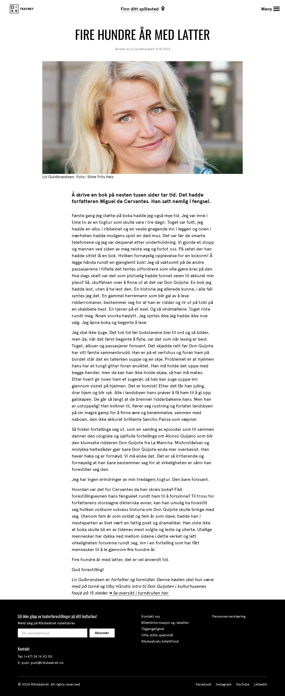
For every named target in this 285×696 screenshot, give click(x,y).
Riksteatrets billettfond (160, 641)
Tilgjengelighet (152, 629)
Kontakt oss (150, 616)
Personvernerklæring (229, 616)
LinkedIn (260, 684)
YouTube (242, 684)
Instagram (224, 684)
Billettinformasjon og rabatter (165, 623)
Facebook (203, 684)
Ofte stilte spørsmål (157, 635)
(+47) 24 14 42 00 (38, 656)
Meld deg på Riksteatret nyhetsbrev (46, 623)
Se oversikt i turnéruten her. (141, 593)
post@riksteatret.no (47, 663)
